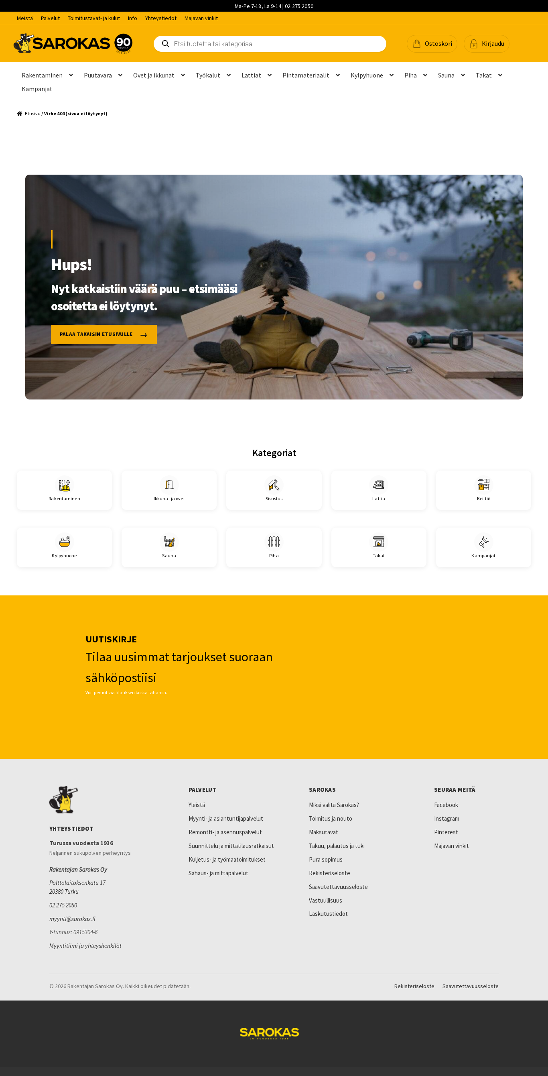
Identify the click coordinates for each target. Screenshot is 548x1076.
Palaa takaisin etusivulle (96, 334)
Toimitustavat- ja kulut (94, 18)
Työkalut (208, 75)
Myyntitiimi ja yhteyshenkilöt (85, 946)
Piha (410, 75)
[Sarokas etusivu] (102, 799)
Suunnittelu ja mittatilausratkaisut (231, 846)
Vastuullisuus (325, 900)
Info (132, 18)
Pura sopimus (326, 859)
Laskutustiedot (328, 913)
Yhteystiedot (161, 18)
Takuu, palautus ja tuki (337, 846)
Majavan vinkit (201, 18)
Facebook (446, 805)
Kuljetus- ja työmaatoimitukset (227, 859)
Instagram (446, 818)
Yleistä (197, 805)
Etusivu (33, 113)
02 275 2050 (63, 905)
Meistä (25, 18)
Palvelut (50, 18)
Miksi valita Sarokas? (334, 805)
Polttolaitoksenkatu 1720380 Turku (77, 887)
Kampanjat (37, 89)
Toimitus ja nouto (330, 818)
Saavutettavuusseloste (338, 887)
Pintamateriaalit (305, 75)
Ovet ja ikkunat (154, 75)
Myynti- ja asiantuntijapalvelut (226, 818)
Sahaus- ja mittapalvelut (218, 873)
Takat (484, 75)
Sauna (446, 75)
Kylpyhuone (367, 75)
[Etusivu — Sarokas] (73, 44)
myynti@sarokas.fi (72, 919)
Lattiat (251, 75)
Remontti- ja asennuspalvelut (225, 832)
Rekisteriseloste (329, 873)
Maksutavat (323, 832)
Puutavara (98, 75)
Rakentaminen (42, 75)
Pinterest (446, 832)
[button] (432, 44)
